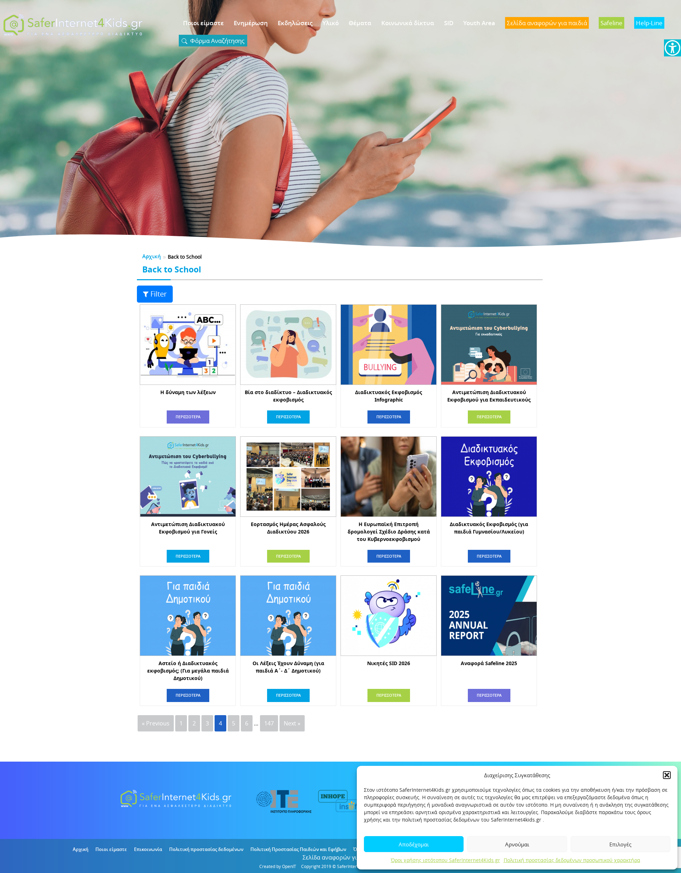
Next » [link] (292, 723)
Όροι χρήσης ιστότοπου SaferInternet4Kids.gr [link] (445, 860)
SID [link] (448, 23)
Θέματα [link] (360, 23)
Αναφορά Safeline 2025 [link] (489, 663)
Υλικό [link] (330, 23)
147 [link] (269, 723)
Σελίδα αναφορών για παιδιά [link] (341, 857)
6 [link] (246, 723)
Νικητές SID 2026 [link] (388, 663)
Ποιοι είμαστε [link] (203, 23)
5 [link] (233, 723)
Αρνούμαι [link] (517, 844)
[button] (666, 775)
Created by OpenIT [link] (277, 866)
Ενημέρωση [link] (251, 23)
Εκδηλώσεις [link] (295, 23)
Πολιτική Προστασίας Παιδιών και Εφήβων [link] (298, 849)
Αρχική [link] (151, 256)
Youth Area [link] (479, 23)
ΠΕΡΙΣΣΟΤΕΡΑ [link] (188, 416)
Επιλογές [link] (620, 844)
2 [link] (194, 723)
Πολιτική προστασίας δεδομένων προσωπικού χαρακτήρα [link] (572, 860)
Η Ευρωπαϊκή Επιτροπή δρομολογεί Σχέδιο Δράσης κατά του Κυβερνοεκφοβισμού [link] (389, 531)
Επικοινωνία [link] (148, 849)
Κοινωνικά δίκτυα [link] (407, 23)
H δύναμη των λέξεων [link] (188, 392)
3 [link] (207, 723)
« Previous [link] (156, 723)
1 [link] (181, 723)
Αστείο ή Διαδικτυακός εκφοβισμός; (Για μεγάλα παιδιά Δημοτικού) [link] (188, 670)
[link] (672, 47)
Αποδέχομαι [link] (414, 844)
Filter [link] (158, 294)
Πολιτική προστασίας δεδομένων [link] (206, 849)
